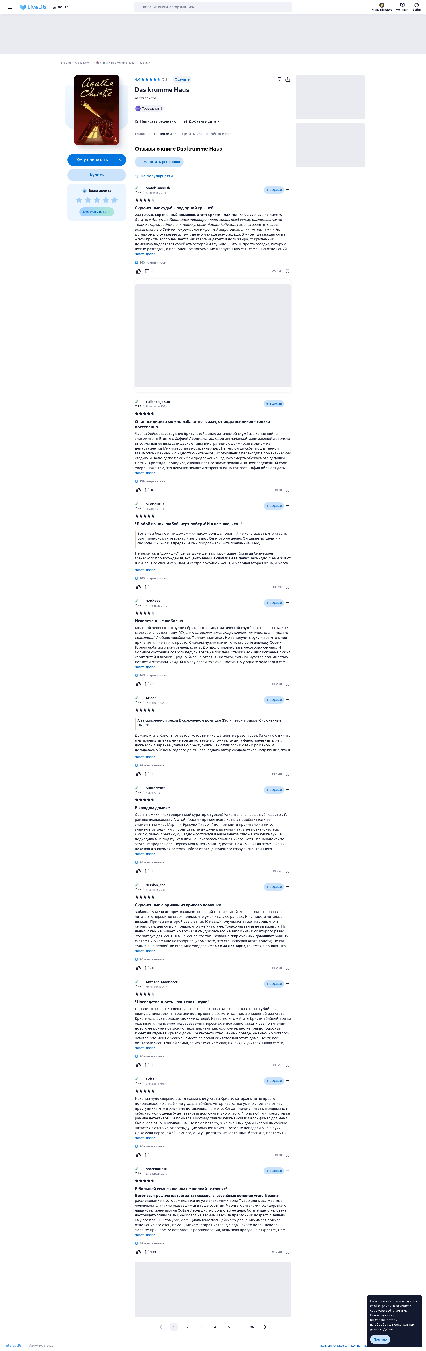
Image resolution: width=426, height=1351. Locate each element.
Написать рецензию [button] (162, 161)
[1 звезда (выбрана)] (142, 79)
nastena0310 (156, 1169)
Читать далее (145, 254)
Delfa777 (153, 601)
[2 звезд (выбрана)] (146, 79)
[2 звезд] (87, 200)
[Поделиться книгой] (287, 79)
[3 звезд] (96, 200)
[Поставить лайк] (138, 271)
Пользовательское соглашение (340, 1345)
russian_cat (155, 885)
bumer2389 (156, 788)
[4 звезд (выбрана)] (154, 79)
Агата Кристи (145, 98)
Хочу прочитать (92, 159)
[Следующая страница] (264, 1327)
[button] (96, 110)
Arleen (151, 698)
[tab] (143, 134)
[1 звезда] (79, 200)
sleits (150, 1079)
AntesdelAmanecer (162, 982)
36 (252, 1327)
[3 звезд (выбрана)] (150, 79)
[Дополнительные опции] (121, 160)
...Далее (387, 1329)
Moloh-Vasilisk (158, 188)
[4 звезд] (105, 200)
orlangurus (155, 504)
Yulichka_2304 (158, 401)
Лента (63, 7)
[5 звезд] (114, 200)
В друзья (276, 190)
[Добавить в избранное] (279, 79)
